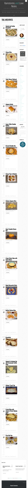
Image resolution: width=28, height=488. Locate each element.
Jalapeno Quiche (9, 104)
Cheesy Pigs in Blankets (11, 174)
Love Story (13, 12)
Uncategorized (21, 114)
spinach (3, 43)
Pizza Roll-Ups (9, 435)
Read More (4, 473)
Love (20, 93)
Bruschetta (8, 337)
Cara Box (21, 71)
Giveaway (21, 85)
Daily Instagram (21, 75)
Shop (14, 15)
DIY (18, 12)
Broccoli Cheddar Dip (11, 146)
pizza (3, 450)
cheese (3, 88)
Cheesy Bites (9, 52)
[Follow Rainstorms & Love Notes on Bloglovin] (23, 45)
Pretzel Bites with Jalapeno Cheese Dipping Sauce (11, 410)
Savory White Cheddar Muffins (11, 125)
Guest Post (21, 86)
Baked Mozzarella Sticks (11, 285)
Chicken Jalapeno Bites (11, 201)
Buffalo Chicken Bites (11, 310)
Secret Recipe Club (3, 34)
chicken (3, 321)
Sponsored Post (21, 106)
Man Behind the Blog (22, 95)
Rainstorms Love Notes (14, 4)
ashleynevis (9, 24)
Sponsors (3, 154)
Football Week (21, 82)
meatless (3, 68)
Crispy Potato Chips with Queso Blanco (11, 259)
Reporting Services (22, 12)
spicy (3, 115)
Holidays (21, 89)
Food (3, 150)
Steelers (20, 109)
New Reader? (9, 12)
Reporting (21, 102)
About (5, 12)
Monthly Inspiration (22, 96)
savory (3, 69)
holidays (3, 245)
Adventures (21, 68)
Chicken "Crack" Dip (10, 385)
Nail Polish (21, 99)
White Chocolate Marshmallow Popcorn (7, 467)
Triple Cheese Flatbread (11, 79)
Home (3, 12)
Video (20, 116)
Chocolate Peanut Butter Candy (20, 466)
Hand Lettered (21, 88)
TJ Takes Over (21, 110)
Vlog (20, 117)
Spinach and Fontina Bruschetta (10, 27)
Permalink (3, 45)
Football (20, 79)
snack (3, 42)
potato (3, 273)
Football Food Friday (3, 59)
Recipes (16, 12)
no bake (3, 247)
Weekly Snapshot (22, 120)
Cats (20, 72)
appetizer (3, 293)
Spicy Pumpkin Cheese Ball (11, 230)
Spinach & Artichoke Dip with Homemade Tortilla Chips (11, 362)
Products (21, 100)
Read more (7, 39)
